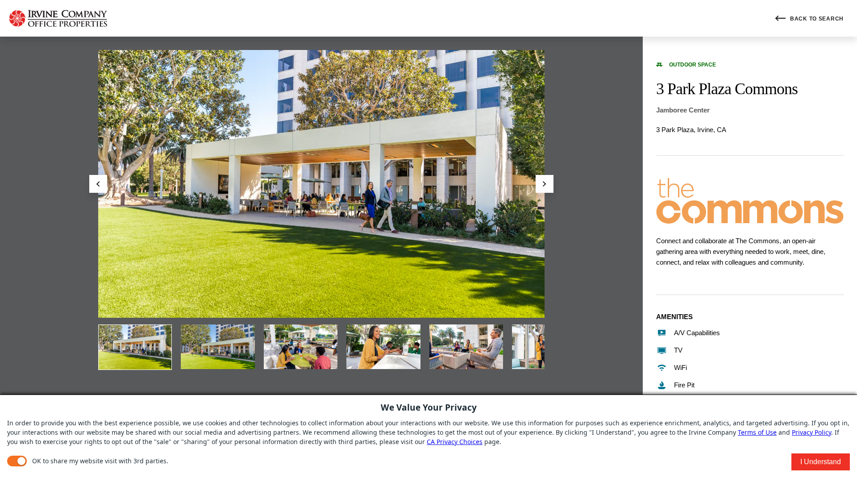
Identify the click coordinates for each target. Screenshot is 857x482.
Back (816, 19)
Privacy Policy (811, 432)
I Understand (820, 461)
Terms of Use (757, 432)
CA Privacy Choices (455, 441)
